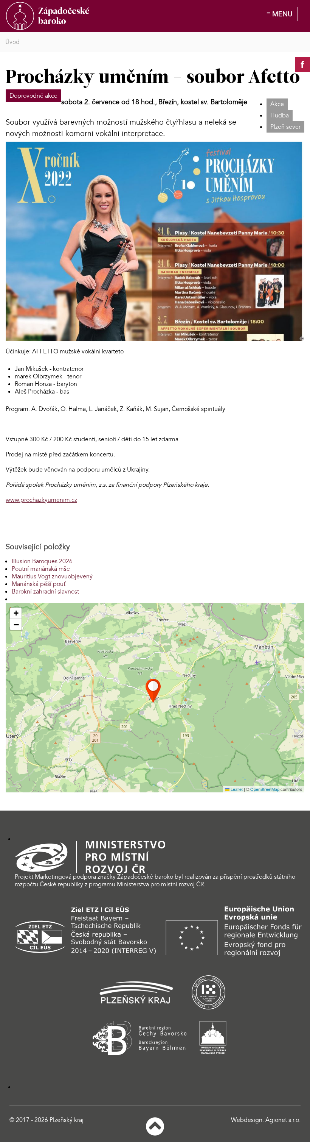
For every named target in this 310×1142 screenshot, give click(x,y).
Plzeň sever (285, 127)
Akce (277, 104)
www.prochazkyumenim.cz (41, 500)
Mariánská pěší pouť (38, 584)
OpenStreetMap (264, 789)
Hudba (279, 115)
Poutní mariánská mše (41, 569)
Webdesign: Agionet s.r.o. (266, 1120)
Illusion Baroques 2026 (42, 561)
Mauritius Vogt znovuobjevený (52, 576)
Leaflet (236, 789)
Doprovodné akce (33, 96)
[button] (153, 691)
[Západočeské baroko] (47, 16)
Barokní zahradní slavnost (45, 591)
